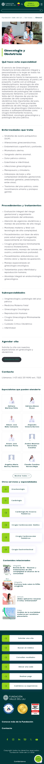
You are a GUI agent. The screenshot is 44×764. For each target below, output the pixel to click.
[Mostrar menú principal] (41, 4)
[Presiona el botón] (22, 10)
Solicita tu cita (12, 359)
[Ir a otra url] (7, 739)
